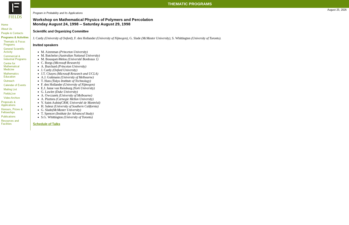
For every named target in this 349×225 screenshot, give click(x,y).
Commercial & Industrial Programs (15, 58)
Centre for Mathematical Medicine (11, 66)
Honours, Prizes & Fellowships (12, 111)
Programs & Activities (14, 37)
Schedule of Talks (46, 124)
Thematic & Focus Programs (14, 43)
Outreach (9, 80)
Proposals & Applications (8, 104)
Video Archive (12, 97)
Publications (8, 116)
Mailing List (10, 89)
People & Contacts (12, 33)
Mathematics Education (11, 75)
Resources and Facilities (10, 122)
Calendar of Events (15, 85)
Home (4, 24)
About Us (6, 28)
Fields (10, 93)
